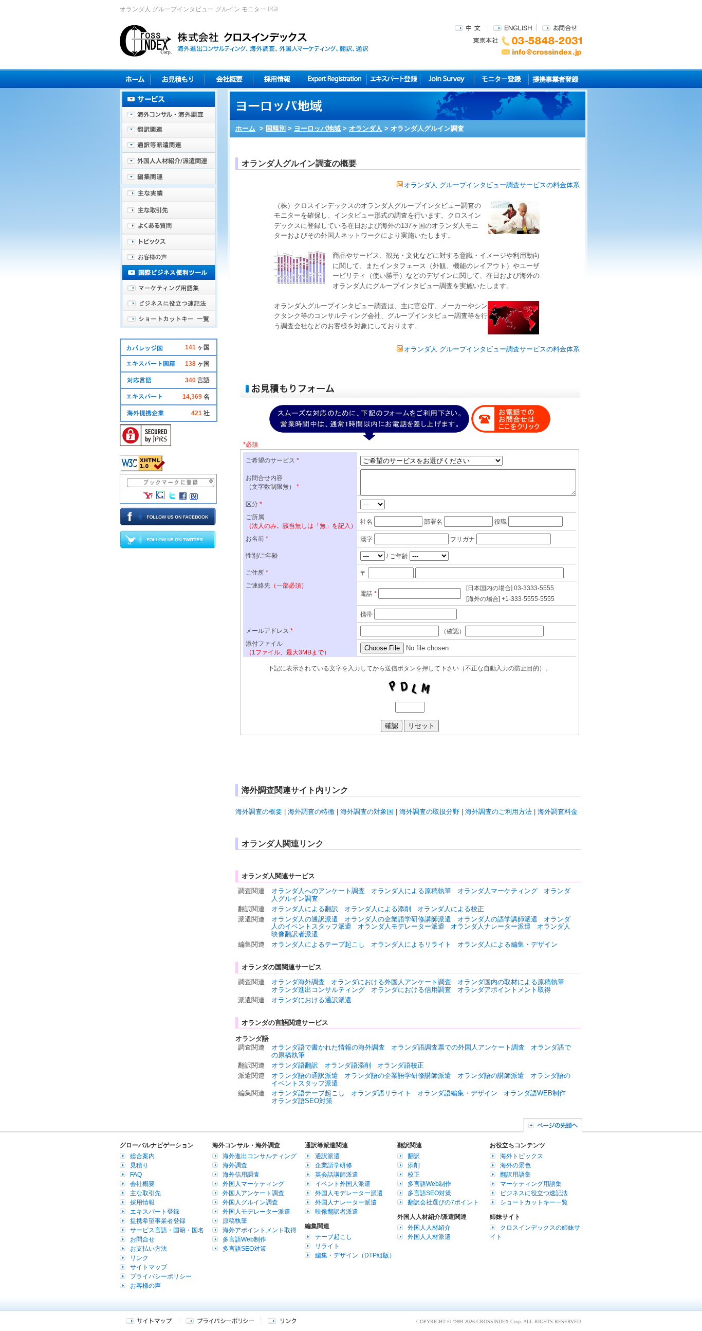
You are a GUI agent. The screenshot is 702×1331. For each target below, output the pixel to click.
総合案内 (142, 1156)
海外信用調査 (241, 1174)
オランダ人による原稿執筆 (411, 891)
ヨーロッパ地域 (317, 128)
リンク (139, 1258)
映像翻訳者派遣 (336, 1211)
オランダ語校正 (400, 1065)
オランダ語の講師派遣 (490, 1075)
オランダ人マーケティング (497, 891)
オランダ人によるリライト (411, 944)
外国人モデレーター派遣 (256, 1211)
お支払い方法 (148, 1248)
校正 (414, 1174)
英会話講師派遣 (336, 1174)
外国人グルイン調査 (250, 1202)
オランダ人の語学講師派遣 (497, 919)
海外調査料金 (558, 811)
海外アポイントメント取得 (260, 1230)
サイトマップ (148, 1267)
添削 (414, 1165)
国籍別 (276, 128)
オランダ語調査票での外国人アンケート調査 (458, 1047)
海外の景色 (515, 1165)
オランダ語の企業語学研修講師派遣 (397, 1075)
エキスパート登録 (393, 78)
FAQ (136, 1174)
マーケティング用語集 (168, 288)
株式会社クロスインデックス (244, 41)
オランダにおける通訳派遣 (311, 1000)
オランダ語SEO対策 (301, 1101)
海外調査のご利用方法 (498, 811)
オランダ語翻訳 (294, 1065)
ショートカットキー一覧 (168, 319)
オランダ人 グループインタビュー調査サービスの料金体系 (492, 185)
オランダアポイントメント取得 (504, 989)
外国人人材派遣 (429, 1236)
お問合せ (559, 27)
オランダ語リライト (381, 1093)
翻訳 (414, 1156)
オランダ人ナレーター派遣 (491, 926)
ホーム (245, 128)
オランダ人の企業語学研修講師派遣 (397, 919)
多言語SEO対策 (244, 1248)
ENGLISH (512, 27)
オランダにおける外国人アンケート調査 (391, 982)
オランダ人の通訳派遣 (304, 919)
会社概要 (229, 78)
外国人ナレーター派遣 (346, 1202)
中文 (469, 27)
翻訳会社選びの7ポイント (443, 1202)
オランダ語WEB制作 (535, 1093)
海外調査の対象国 (367, 811)
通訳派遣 (327, 1156)
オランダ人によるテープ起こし (318, 944)
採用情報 (277, 78)
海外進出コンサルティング (260, 1156)
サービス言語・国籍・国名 (167, 1230)
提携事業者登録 (555, 78)
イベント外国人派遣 (343, 1183)
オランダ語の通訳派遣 (304, 1075)
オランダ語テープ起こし (308, 1093)
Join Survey (447, 78)
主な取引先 (168, 211)
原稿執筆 (235, 1220)
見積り (178, 78)
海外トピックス (168, 242)
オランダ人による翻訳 (304, 909)
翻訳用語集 (515, 1174)
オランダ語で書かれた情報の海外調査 (328, 1047)
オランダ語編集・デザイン (457, 1093)
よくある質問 (168, 226)
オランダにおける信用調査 (411, 989)
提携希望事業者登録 (158, 1220)
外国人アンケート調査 (253, 1193)
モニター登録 (501, 78)
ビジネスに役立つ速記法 (168, 303)
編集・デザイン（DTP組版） (355, 1255)
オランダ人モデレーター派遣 (401, 926)
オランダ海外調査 (298, 982)
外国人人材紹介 (429, 1227)
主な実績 (168, 195)
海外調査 (235, 1165)
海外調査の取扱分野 (429, 811)
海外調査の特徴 (311, 811)
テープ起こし (333, 1236)
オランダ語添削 (347, 1065)
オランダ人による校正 (450, 909)
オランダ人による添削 (377, 909)
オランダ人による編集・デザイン (507, 944)
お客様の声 (168, 257)
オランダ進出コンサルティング (318, 989)
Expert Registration (334, 78)
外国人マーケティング (253, 1183)
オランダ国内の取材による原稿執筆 (510, 982)
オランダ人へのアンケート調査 (318, 891)
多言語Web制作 (244, 1239)
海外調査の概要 (258, 811)
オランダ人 (365, 128)
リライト (327, 1246)
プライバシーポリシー (161, 1276)
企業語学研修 (333, 1165)
